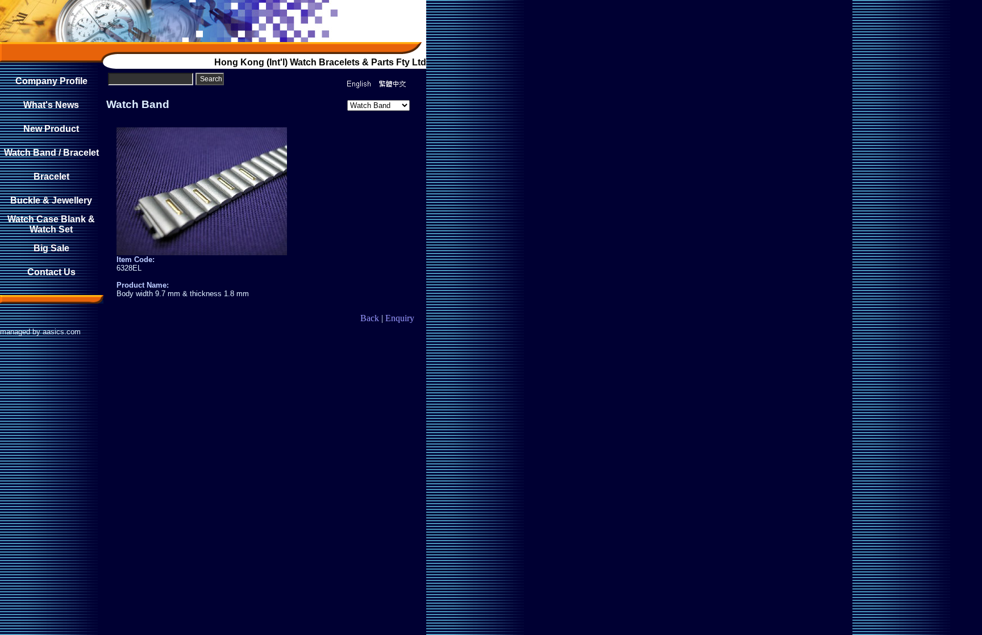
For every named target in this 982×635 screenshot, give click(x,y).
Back (369, 318)
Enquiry (399, 318)
